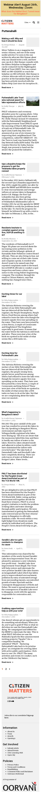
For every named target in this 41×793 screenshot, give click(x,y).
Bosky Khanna (9, 239)
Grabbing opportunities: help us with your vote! (13, 609)
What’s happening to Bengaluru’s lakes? (11, 413)
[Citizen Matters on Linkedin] (11, 701)
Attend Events (12, 750)
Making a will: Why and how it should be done (12, 39)
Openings (11, 738)
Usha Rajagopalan (11, 300)
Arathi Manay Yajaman (13, 175)
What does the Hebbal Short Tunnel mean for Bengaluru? (20, 12)
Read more (6, 87)
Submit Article (13, 748)
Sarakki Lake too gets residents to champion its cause (12, 542)
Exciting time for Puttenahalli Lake (10, 354)
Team (9, 734)
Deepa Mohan (9, 45)
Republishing (12, 769)
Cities (26, 22)
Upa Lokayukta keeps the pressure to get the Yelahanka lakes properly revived (13, 167)
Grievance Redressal (15, 774)
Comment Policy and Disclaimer (20, 772)
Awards (10, 736)
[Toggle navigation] (38, 22)
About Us (10, 732)
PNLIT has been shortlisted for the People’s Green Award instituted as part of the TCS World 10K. (14, 477)
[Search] (34, 22)
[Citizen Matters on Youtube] (13, 701)
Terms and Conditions (16, 767)
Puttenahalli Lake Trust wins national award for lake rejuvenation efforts (13, 100)
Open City (11, 755)
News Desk (8, 548)
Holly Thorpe (9, 106)
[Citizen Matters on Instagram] (8, 701)
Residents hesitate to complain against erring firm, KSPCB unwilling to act (13, 231)
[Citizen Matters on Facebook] (9, 701)
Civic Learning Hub (15, 753)
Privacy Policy (13, 765)
